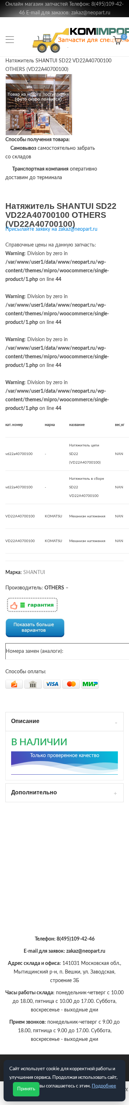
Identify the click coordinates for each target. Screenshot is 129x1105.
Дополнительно (34, 792)
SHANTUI (34, 572)
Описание (25, 721)
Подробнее (104, 1086)
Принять (26, 1089)
